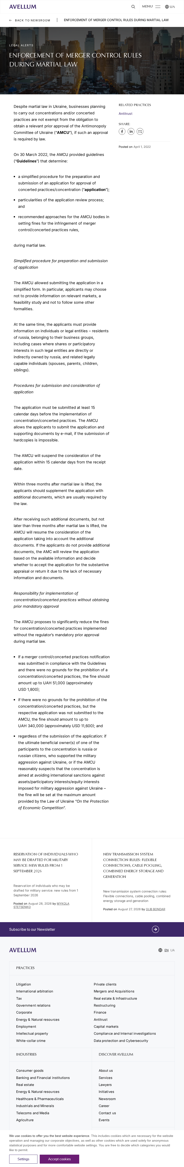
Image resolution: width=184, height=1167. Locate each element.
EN (166, 950)
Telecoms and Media (32, 1113)
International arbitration (34, 991)
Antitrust (125, 113)
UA (172, 7)
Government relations (33, 1005)
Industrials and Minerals (35, 1106)
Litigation (23, 984)
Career (104, 1106)
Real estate (25, 1085)
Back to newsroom (32, 20)
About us (106, 1070)
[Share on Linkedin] (131, 131)
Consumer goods (30, 1070)
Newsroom (107, 1099)
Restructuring (104, 1005)
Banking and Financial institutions (43, 1078)
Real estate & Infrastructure (115, 998)
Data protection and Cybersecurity (121, 1041)
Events (104, 1120)
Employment (26, 1026)
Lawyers (105, 1085)
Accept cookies (59, 1159)
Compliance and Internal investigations (125, 1033)
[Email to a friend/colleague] (140, 131)
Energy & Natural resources (37, 1019)
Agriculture (25, 1120)
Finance (100, 1012)
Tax (19, 998)
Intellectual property (32, 1033)
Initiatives (106, 1091)
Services (106, 1078)
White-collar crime (31, 1041)
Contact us (107, 1113)
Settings (23, 1159)
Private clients (105, 984)
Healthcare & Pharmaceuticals (40, 1099)
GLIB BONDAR (155, 909)
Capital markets (106, 1026)
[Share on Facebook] (122, 131)
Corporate (24, 1012)
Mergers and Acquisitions (114, 991)
